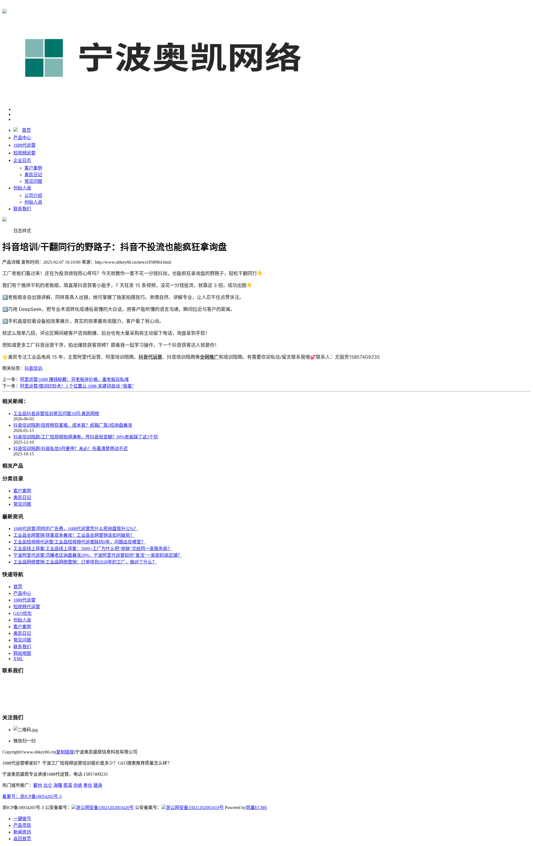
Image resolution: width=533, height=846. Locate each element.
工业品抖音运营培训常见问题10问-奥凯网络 (56, 413)
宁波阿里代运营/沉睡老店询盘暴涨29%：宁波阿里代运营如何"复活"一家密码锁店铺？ (97, 555)
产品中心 (22, 137)
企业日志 (22, 160)
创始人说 (22, 188)
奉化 (87, 785)
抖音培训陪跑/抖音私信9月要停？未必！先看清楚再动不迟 (70, 448)
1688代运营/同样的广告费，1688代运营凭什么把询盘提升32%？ (75, 528)
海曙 (57, 785)
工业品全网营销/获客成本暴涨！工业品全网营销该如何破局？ (73, 535)
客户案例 (33, 168)
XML (18, 658)
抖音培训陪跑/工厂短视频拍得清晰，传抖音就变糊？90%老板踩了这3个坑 (85, 437)
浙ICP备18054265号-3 (41, 796)
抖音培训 (33, 368)
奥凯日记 (33, 174)
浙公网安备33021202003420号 (105, 807)
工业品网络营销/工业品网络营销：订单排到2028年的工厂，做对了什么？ (85, 562)
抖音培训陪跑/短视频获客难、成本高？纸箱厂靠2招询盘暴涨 (72, 425)
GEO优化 (22, 613)
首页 (26, 130)
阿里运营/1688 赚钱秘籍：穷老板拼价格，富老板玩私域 (74, 379)
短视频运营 (24, 153)
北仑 (47, 785)
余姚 (77, 785)
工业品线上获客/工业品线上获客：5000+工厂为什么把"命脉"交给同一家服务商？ (92, 548)
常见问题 (33, 181)
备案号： (11, 796)
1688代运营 (102, 6)
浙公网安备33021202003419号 (195, 807)
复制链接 (65, 752)
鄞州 (37, 785)
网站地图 (22, 653)
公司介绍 (33, 195)
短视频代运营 (26, 606)
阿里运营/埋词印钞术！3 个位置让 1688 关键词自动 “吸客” (77, 386)
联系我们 (22, 208)
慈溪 (67, 785)
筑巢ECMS (256, 807)
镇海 (97, 785)
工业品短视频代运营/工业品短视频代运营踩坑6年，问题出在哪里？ (79, 542)
